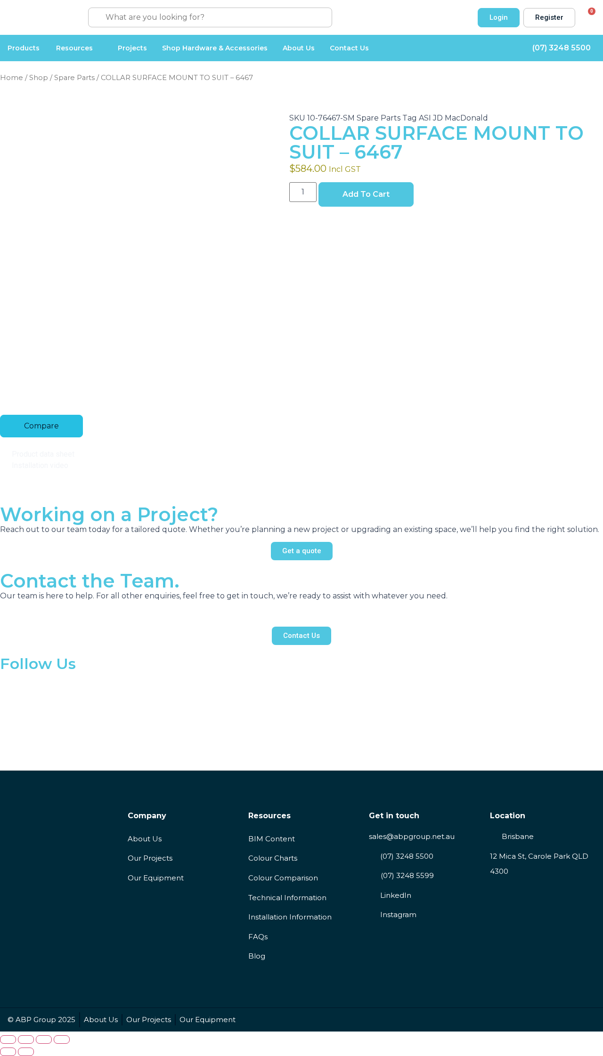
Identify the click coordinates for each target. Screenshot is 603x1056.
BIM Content (271, 838)
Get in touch (394, 815)
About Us (299, 48)
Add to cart (366, 194)
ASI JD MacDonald (453, 117)
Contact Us (349, 48)
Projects (132, 48)
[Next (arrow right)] (26, 1052)
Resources (74, 48)
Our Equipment (156, 877)
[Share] (44, 1039)
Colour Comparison (283, 877)
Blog (256, 955)
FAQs (258, 936)
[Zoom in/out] (8, 1039)
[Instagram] (590, 1019)
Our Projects (150, 858)
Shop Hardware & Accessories (215, 48)
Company (147, 815)
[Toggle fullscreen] (26, 1039)
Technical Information (287, 897)
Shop (38, 77)
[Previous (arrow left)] (8, 1052)
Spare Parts (74, 77)
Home (11, 77)
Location (507, 815)
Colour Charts (272, 858)
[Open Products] (45, 48)
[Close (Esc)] (62, 1039)
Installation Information (290, 916)
